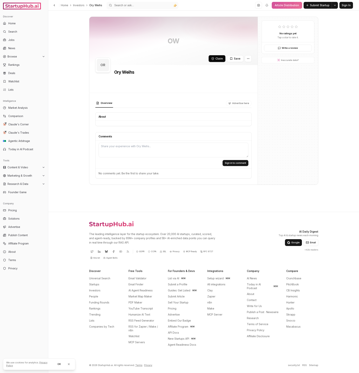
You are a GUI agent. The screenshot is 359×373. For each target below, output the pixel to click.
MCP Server (214, 314)
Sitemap (313, 365)
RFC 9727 (208, 251)
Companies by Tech (101, 326)
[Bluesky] (106, 252)
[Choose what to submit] (335, 5)
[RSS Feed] (128, 252)
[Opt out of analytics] (68, 364)
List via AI (176, 278)
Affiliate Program (181, 326)
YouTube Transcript (141, 308)
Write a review (290, 48)
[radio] (280, 27)
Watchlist (134, 336)
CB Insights (293, 290)
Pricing (172, 308)
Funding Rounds (99, 302)
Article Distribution (287, 5)
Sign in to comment (235, 163)
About (250, 294)
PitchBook (292, 284)
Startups (94, 284)
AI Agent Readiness (141, 290)
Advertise (174, 314)
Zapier (211, 296)
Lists (91, 320)
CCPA (153, 251)
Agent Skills (111, 258)
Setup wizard (218, 278)
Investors (78, 5)
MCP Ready (191, 251)
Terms (138, 365)
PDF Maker (135, 302)
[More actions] (248, 58)
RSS (304, 365)
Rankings (94, 308)
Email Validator (137, 278)
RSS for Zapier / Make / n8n (143, 328)
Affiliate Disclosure (258, 336)
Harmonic (292, 296)
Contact (251, 300)
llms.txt (96, 258)
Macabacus (293, 326)
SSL (164, 251)
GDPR (142, 251)
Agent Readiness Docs (182, 344)
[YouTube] (121, 252)
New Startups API (181, 338)
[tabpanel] (173, 145)
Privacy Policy (255, 330)
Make (210, 308)
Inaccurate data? (290, 60)
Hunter (290, 302)
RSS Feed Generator (141, 320)
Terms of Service (257, 324)
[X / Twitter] (92, 252)
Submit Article (176, 296)
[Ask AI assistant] (175, 5)
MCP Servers (137, 342)
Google (295, 242)
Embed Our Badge (179, 320)
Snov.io (290, 320)
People (93, 296)
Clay (210, 290)
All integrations (216, 284)
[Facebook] (114, 252)
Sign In (346, 5)
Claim (219, 58)
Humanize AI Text (139, 314)
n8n (209, 302)
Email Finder (136, 284)
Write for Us (254, 306)
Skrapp (290, 314)
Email (313, 242)
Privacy (176, 251)
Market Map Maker (140, 296)
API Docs (173, 332)
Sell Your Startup (178, 302)
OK (59, 364)
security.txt (294, 365)
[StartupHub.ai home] (111, 224)
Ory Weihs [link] (95, 5)
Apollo (290, 308)
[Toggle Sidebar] (48, 186)
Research (253, 318)
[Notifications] (266, 5)
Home (64, 5)
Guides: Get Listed (182, 290)
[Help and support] (258, 5)
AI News (252, 278)
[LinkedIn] (99, 252)
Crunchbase (293, 278)
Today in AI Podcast (262, 286)
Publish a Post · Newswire (263, 312)
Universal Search (99, 278)
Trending (94, 314)
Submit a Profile (177, 284)
